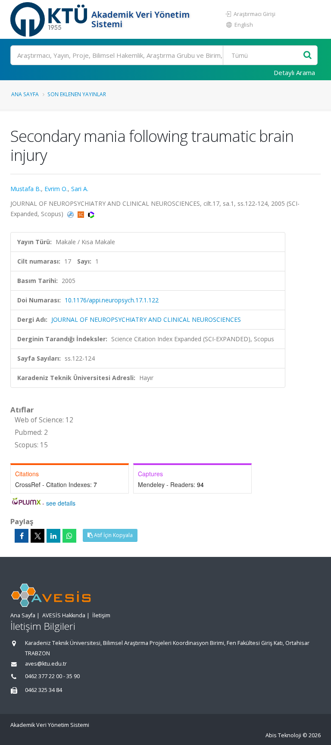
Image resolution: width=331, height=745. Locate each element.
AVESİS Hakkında (63, 615)
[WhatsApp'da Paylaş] (69, 536)
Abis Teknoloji (283, 735)
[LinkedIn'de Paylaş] (53, 536)
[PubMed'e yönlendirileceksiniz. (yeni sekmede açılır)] (71, 214)
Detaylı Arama (294, 72)
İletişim (101, 615)
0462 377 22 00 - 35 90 (52, 676)
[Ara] (307, 55)
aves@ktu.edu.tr (46, 663)
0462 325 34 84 (43, 690)
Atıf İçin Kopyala (113, 535)
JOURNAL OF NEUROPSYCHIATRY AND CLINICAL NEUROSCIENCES (146, 319)
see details (60, 503)
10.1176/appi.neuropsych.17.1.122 (112, 300)
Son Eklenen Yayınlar (76, 94)
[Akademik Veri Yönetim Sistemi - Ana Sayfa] (49, 19)
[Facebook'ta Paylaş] (21, 536)
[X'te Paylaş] (37, 536)
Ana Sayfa (25, 94)
